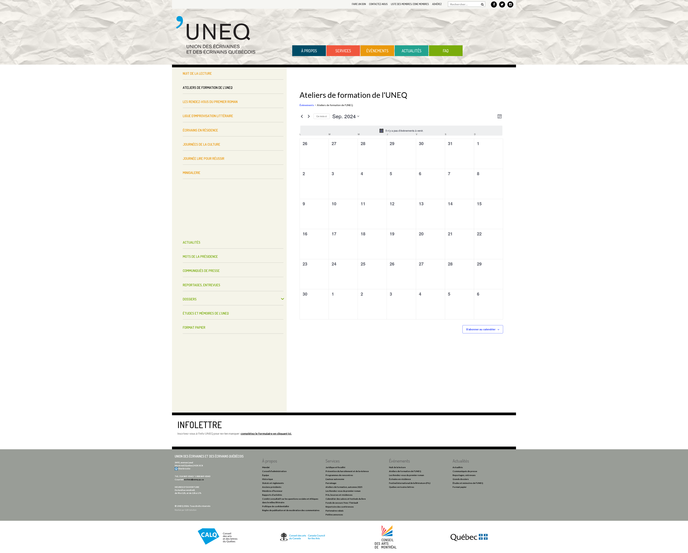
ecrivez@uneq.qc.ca (194, 479)
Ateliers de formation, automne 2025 (344, 487)
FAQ (446, 50)
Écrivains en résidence (200, 130)
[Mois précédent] (302, 116)
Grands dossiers (461, 479)
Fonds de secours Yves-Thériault (342, 502)
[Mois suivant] (309, 116)
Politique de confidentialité (275, 506)
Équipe (265, 475)
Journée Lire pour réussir (203, 158)
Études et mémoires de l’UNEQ (206, 313)
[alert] (401, 131)
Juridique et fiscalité (335, 467)
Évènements (377, 50)
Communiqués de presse (201, 270)
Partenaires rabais (334, 510)
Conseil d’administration (274, 471)
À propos (309, 50)
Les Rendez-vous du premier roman (210, 101)
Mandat (266, 467)
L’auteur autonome (335, 479)
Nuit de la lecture (197, 73)
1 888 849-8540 (202, 476)
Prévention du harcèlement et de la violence (347, 471)
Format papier (194, 327)
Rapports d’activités (272, 495)
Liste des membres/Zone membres (410, 4)
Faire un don (359, 4)
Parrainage (331, 483)
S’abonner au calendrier (480, 329)
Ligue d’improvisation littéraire (208, 116)
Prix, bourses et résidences (339, 495)
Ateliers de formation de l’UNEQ (208, 87)
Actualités (411, 50)
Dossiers (190, 299)
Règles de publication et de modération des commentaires (290, 510)
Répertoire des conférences (340, 506)
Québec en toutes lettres (401, 487)
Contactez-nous (378, 4)
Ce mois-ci (321, 116)
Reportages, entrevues (201, 285)
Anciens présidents (271, 487)
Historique (267, 479)
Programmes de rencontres (339, 475)
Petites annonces (334, 514)
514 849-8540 (186, 476)
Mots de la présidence (200, 256)
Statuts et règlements (273, 483)
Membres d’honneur (272, 491)
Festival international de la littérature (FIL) (409, 483)
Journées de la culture (201, 144)
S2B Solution (191, 510)
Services (343, 50)
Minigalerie (191, 172)
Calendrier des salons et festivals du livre (346, 498)
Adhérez (437, 4)
